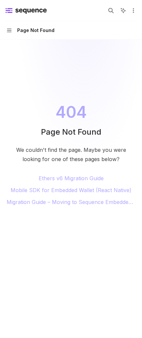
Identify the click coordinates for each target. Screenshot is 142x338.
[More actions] (133, 10)
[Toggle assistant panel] (123, 11)
